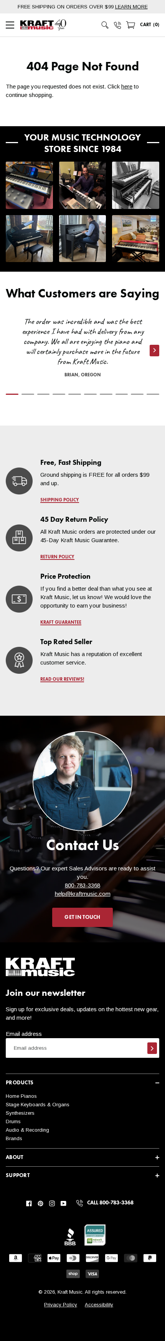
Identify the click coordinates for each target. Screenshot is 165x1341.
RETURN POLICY (57, 557)
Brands (14, 1138)
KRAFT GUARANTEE (60, 622)
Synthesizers (20, 1113)
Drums (13, 1121)
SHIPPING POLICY (59, 500)
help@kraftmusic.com (83, 893)
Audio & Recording (27, 1130)
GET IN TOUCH (82, 917)
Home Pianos (21, 1096)
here (126, 86)
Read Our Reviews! (62, 679)
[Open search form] (105, 25)
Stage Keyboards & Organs (37, 1104)
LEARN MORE (131, 7)
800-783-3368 (82, 885)
